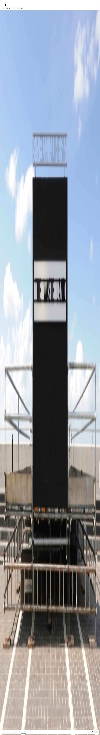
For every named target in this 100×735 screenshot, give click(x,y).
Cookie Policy (23, 733)
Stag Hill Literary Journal (12, 8)
